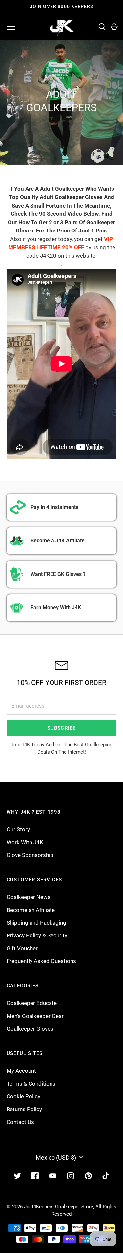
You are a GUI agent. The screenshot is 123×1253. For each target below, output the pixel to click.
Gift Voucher (22, 948)
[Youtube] (53, 1176)
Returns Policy (24, 1109)
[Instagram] (70, 1176)
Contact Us (20, 1122)
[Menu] (11, 26)
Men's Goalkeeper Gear (35, 1016)
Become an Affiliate (31, 910)
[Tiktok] (106, 1176)
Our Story (18, 829)
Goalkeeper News (29, 897)
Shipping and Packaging (36, 922)
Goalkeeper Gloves (30, 1028)
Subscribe (61, 728)
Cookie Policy (23, 1096)
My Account (21, 1070)
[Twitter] (17, 1176)
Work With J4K (25, 842)
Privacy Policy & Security (37, 935)
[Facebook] (35, 1176)
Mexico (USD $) (56, 1157)
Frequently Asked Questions (41, 961)
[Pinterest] (88, 1176)
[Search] (102, 27)
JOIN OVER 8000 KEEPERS (61, 6)
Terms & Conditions (31, 1083)
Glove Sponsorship (30, 855)
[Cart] (114, 27)
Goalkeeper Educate (32, 1003)
